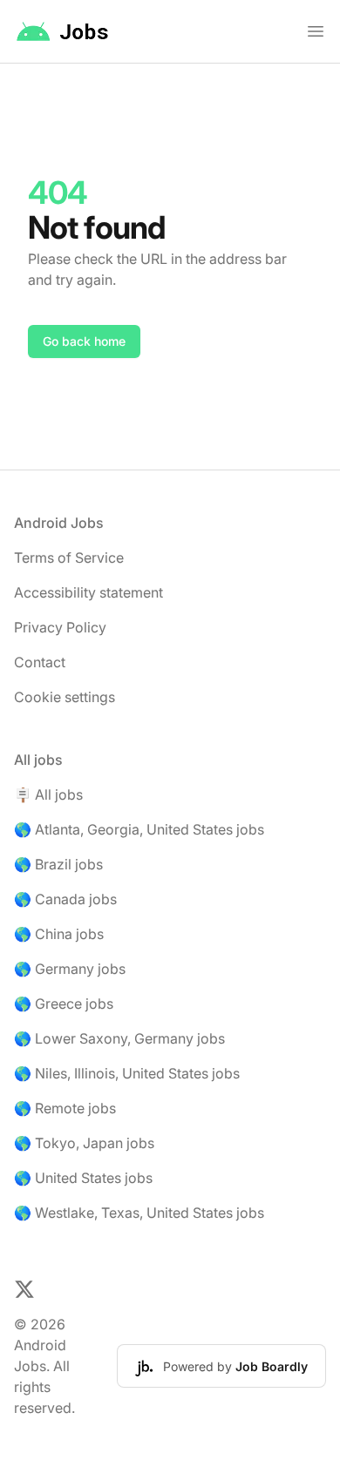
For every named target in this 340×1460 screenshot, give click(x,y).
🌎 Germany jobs (70, 968)
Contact (39, 662)
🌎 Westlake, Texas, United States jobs (139, 1212)
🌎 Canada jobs (65, 899)
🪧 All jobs (48, 794)
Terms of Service (69, 557)
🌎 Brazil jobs (58, 864)
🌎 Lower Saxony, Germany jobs (119, 1038)
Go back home (84, 341)
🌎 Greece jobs (63, 1003)
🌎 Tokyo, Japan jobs (84, 1143)
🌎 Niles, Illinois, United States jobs (127, 1073)
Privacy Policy (60, 627)
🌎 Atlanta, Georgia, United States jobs (139, 829)
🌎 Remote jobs (65, 1108)
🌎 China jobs (59, 934)
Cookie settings (64, 697)
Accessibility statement (88, 592)
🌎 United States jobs (83, 1177)
